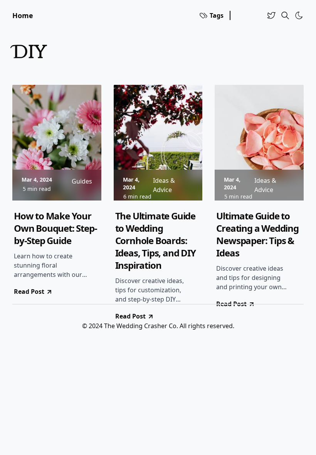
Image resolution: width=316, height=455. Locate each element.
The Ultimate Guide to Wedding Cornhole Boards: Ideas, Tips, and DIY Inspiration (155, 240)
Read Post (29, 291)
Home (22, 15)
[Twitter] (271, 15)
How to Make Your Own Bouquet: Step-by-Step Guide (55, 228)
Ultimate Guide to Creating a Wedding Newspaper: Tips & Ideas (257, 234)
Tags (217, 15)
